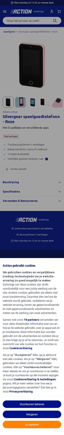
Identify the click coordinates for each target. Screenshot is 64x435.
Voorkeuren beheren (32, 404)
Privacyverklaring (21, 391)
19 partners (31, 319)
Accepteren (32, 424)
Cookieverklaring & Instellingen (35, 379)
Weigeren (32, 414)
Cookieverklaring (20, 348)
